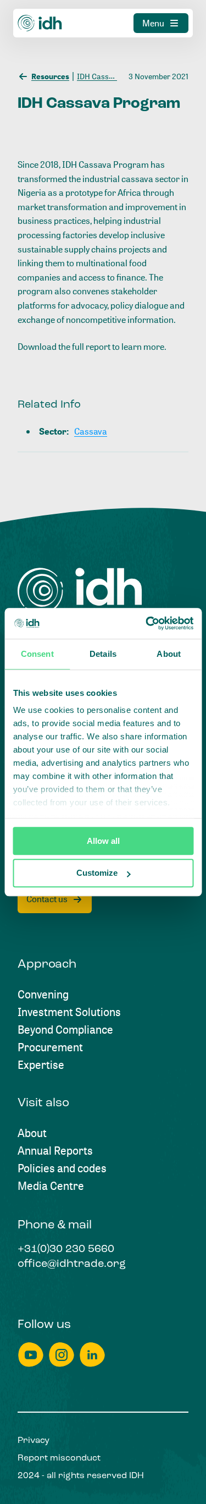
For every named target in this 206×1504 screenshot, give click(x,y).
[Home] (40, 23)
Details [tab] (103, 653)
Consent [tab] (37, 653)
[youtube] (31, 1355)
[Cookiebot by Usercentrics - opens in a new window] (146, 623)
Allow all (103, 841)
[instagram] (61, 1355)
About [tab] (169, 653)
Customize (97, 873)
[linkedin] (92, 1355)
